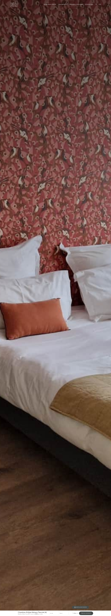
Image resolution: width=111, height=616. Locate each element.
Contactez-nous (89, 4)
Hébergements (62, 4)
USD (100, 4)
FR (96, 4)
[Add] (77, 613)
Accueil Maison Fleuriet (50, 4)
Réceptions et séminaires (76, 4)
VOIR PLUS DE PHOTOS (81, 607)
